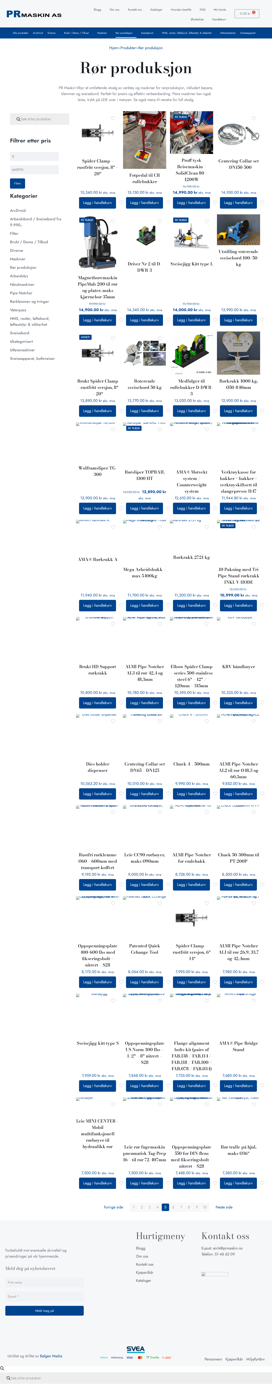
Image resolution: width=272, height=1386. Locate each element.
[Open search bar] (2, 1368)
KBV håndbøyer (238, 666)
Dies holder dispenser (97, 767)
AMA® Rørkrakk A (98, 559)
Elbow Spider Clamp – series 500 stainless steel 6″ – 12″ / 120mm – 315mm (192, 676)
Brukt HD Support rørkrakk (97, 669)
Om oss (114, 9)
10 (205, 1207)
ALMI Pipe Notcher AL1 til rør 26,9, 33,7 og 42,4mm (238, 952)
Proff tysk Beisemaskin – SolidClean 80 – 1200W (192, 170)
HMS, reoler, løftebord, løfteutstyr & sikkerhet (186, 33)
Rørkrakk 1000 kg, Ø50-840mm (238, 384)
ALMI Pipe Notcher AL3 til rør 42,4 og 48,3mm (144, 673)
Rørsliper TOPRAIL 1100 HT (145, 475)
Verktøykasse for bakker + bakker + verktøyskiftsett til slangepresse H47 (238, 481)
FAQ (202, 9)
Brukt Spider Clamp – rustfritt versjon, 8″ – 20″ (97, 387)
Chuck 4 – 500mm (191, 764)
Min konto (220, 9)
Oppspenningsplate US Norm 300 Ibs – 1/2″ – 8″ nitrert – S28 (144, 1053)
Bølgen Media (51, 1356)
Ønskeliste (197, 19)
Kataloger (156, 9)
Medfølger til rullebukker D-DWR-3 (191, 387)
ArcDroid (38, 33)
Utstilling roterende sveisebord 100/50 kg (238, 258)
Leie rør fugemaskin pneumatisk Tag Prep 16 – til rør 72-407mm (144, 1153)
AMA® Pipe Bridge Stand (238, 1046)
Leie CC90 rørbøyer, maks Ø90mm (144, 857)
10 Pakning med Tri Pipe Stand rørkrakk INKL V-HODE (238, 575)
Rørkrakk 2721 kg (191, 557)
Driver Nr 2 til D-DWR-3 (145, 266)
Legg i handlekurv (97, 202)
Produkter (128, 48)
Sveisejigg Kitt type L (191, 263)
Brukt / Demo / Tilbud (76, 33)
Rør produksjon (124, 33)
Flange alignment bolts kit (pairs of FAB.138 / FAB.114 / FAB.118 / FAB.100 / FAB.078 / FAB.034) (191, 1056)
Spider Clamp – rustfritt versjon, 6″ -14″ (192, 952)
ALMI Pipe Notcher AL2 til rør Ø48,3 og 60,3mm (238, 770)
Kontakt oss (135, 9)
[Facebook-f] (204, 1264)
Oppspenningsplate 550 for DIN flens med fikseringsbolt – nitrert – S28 (191, 1156)
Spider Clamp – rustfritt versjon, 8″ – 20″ (97, 167)
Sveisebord (147, 33)
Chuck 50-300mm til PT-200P (238, 857)
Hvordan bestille (181, 9)
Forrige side (113, 1207)
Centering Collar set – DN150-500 (238, 164)
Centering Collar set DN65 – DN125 (145, 767)
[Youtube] (226, 1264)
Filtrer (17, 183)
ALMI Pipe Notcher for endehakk (191, 857)
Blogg (97, 9)
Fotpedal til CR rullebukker (144, 178)
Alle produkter (20, 33)
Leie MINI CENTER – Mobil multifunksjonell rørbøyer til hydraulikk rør (97, 1134)
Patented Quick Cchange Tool (144, 948)
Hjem (113, 48)
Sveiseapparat (247, 33)
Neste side (224, 1207)
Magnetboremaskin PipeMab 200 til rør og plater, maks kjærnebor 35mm (98, 287)
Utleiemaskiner (228, 33)
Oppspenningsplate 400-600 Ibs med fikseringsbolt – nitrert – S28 (98, 955)
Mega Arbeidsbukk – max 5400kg (144, 572)
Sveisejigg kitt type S (98, 1043)
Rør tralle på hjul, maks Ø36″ (238, 1150)
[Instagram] (215, 1264)
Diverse (51, 33)
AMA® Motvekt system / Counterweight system (191, 481)
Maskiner (102, 33)
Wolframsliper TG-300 (97, 471)
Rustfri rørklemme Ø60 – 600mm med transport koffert (97, 861)
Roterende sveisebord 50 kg (145, 384)
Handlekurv (219, 19)
